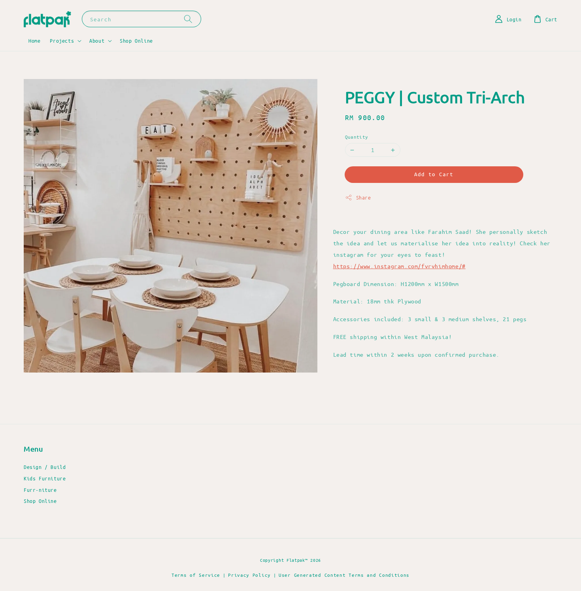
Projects (62, 40)
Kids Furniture (45, 478)
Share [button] (363, 197)
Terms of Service (196, 575)
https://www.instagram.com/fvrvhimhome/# (399, 265)
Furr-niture (40, 489)
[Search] (188, 18)
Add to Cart (433, 174)
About (96, 40)
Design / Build (45, 466)
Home (34, 40)
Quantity (356, 137)
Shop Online (136, 40)
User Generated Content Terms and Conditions (344, 575)
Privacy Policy (249, 575)
